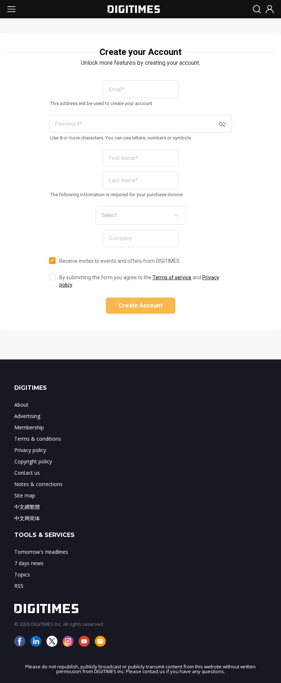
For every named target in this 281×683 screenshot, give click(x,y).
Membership (29, 427)
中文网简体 (27, 518)
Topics (22, 574)
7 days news (29, 563)
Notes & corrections (38, 484)
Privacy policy (30, 450)
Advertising (27, 416)
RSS (18, 585)
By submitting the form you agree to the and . (139, 281)
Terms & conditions (37, 438)
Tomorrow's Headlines (41, 551)
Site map (24, 495)
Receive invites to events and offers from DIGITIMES (119, 261)
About (21, 404)
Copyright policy (33, 461)
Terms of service (172, 277)
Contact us (27, 472)
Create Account (140, 305)
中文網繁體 (27, 506)
